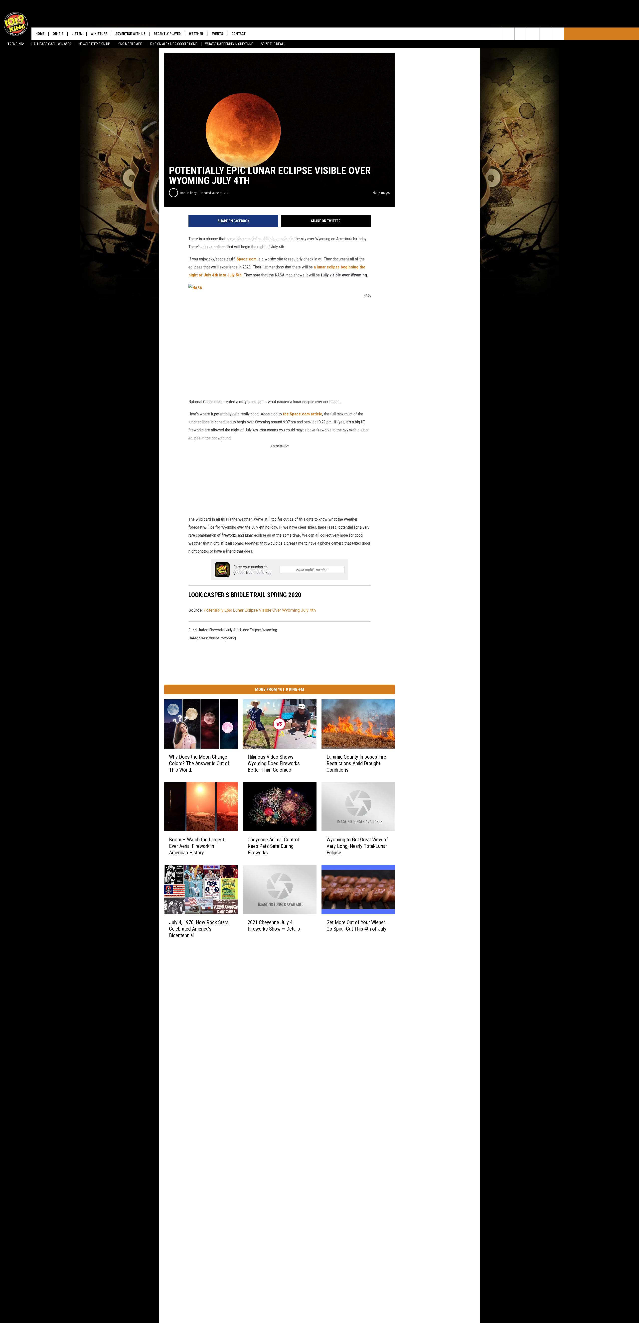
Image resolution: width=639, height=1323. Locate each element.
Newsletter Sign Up (94, 44)
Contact (238, 34)
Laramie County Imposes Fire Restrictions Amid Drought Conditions (356, 763)
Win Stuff (99, 34)
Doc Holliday (188, 193)
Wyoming (228, 638)
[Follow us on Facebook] (533, 33)
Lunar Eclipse (250, 630)
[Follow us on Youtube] (558, 33)
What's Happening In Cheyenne (229, 44)
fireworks (217, 630)
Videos (214, 638)
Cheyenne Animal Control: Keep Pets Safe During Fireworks (274, 846)
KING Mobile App (130, 44)
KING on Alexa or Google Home (173, 44)
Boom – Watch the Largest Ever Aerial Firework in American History (196, 846)
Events (217, 34)
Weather (196, 34)
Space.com (247, 258)
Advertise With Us (130, 34)
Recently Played (167, 34)
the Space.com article (302, 413)
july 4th (232, 630)
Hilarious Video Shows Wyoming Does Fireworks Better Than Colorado (274, 763)
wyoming (269, 630)
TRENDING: (15, 44)
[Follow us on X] (545, 33)
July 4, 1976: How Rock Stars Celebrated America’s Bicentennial (199, 928)
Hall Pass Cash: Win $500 (51, 44)
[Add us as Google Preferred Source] (520, 33)
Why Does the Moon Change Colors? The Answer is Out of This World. (199, 763)
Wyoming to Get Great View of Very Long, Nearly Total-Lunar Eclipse (357, 846)
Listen (77, 34)
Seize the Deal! (272, 44)
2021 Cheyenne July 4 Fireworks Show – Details (274, 925)
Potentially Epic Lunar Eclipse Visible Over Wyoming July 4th (260, 610)
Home (39, 34)
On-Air (58, 34)
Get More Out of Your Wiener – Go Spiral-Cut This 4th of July (358, 925)
